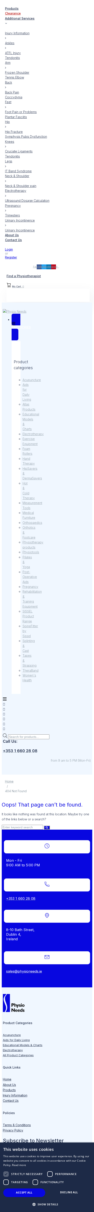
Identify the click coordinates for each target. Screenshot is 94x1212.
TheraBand (30, 670)
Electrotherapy (33, 434)
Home (9, 781)
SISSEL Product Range (28, 616)
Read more (19, 1165)
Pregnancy (30, 587)
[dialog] (47, 1177)
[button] (47, 1204)
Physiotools (31, 552)
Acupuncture (32, 380)
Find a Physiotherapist (24, 276)
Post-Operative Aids (30, 577)
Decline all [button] (69, 1192)
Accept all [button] (24, 1192)
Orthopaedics (32, 522)
